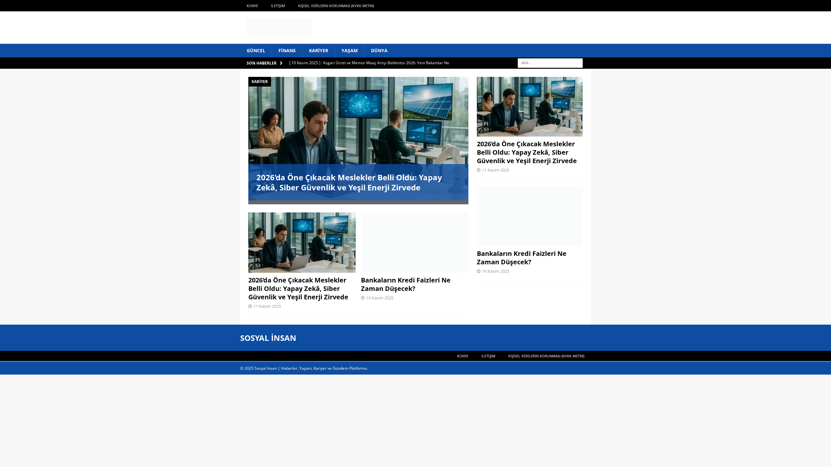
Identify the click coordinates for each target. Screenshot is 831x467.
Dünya (379, 50)
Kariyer (318, 50)
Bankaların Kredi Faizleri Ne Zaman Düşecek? (406, 284)
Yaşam (349, 50)
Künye (252, 5)
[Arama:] (550, 63)
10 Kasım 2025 (379, 298)
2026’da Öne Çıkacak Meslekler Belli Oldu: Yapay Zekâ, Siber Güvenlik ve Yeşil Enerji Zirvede (349, 182)
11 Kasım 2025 (267, 306)
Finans (287, 50)
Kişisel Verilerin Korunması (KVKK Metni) (336, 5)
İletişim (278, 5)
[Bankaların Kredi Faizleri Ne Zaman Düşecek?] (414, 242)
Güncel (256, 50)
